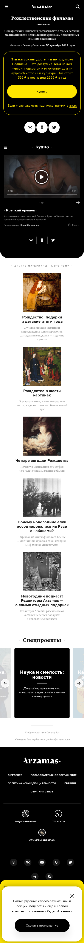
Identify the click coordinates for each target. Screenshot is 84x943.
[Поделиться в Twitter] (54, 127)
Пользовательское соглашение (53, 775)
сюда (73, 105)
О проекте (15, 775)
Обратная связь (42, 791)
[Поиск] (77, 6)
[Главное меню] (6, 6)
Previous (5, 683)
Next (76, 202)
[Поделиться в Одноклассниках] (42, 127)
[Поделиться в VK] (30, 127)
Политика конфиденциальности (32, 783)
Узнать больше (42, 925)
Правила (70, 783)
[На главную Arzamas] (42, 6)
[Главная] (42, 761)
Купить (42, 91)
